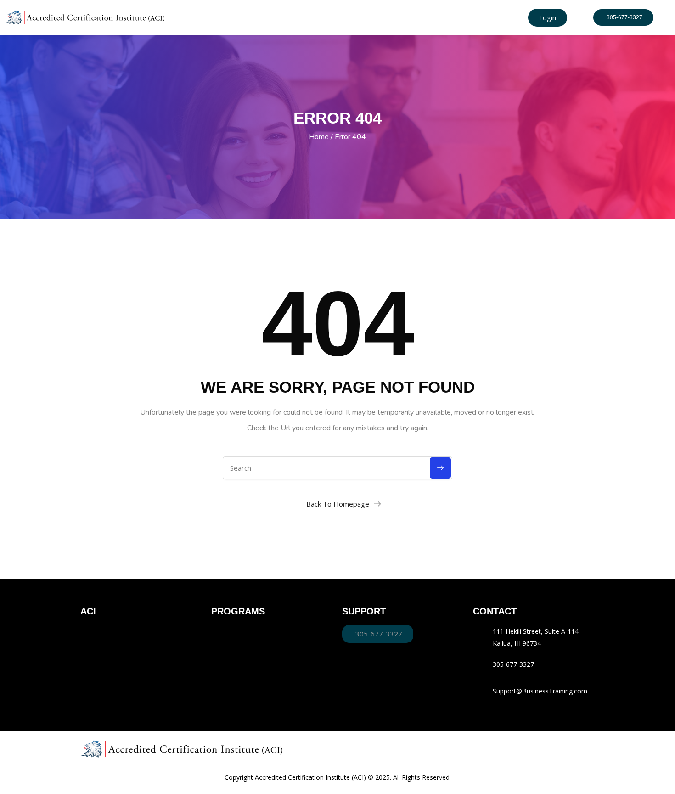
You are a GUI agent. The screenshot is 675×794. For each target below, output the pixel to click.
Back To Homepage (337, 503)
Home (319, 137)
